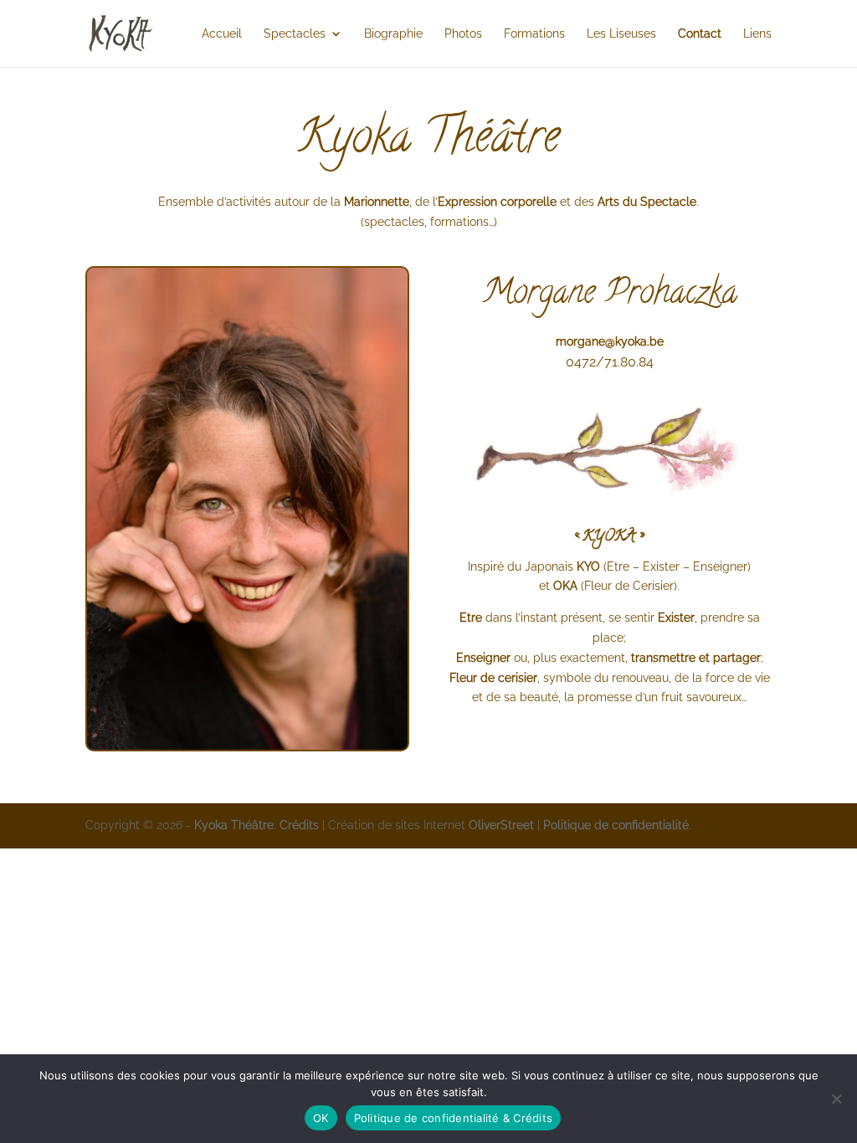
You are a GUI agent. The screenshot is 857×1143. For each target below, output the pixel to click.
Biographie (393, 34)
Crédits (299, 825)
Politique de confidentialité (616, 825)
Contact (699, 34)
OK (321, 1118)
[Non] (836, 1098)
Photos (463, 34)
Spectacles (295, 34)
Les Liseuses (621, 34)
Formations (534, 34)
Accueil (222, 34)
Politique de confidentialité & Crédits (453, 1118)
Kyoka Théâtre (234, 825)
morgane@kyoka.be (610, 341)
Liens (757, 34)
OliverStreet (501, 825)
